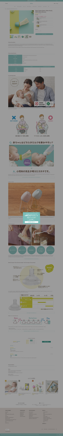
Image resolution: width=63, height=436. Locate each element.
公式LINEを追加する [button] (31, 222)
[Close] (39, 213)
